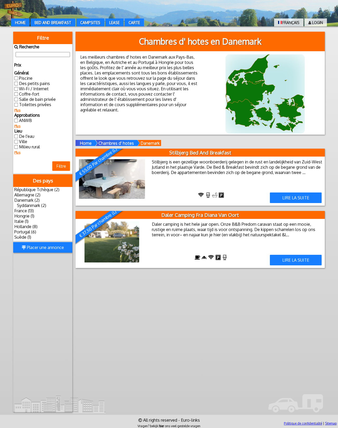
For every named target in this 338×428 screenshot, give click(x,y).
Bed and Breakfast (53, 22)
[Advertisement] (42, 333)
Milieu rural (29, 146)
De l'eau (26, 136)
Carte (134, 22)
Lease (114, 22)
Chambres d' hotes (116, 143)
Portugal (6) (25, 231)
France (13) (24, 210)
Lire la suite (295, 197)
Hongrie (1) (24, 216)
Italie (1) (21, 221)
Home (20, 22)
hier (161, 426)
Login (317, 22)
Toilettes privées (35, 104)
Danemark (150, 143)
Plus (17, 110)
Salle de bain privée (37, 99)
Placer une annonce (45, 247)
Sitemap (331, 423)
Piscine (25, 78)
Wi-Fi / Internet (34, 88)
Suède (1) (22, 237)
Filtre (61, 166)
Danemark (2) (27, 200)
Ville (23, 141)
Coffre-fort (29, 94)
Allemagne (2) (27, 194)
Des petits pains (34, 83)
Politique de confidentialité (303, 423)
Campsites (90, 22)
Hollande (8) (25, 226)
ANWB (25, 120)
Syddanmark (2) (31, 205)
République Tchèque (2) (36, 189)
